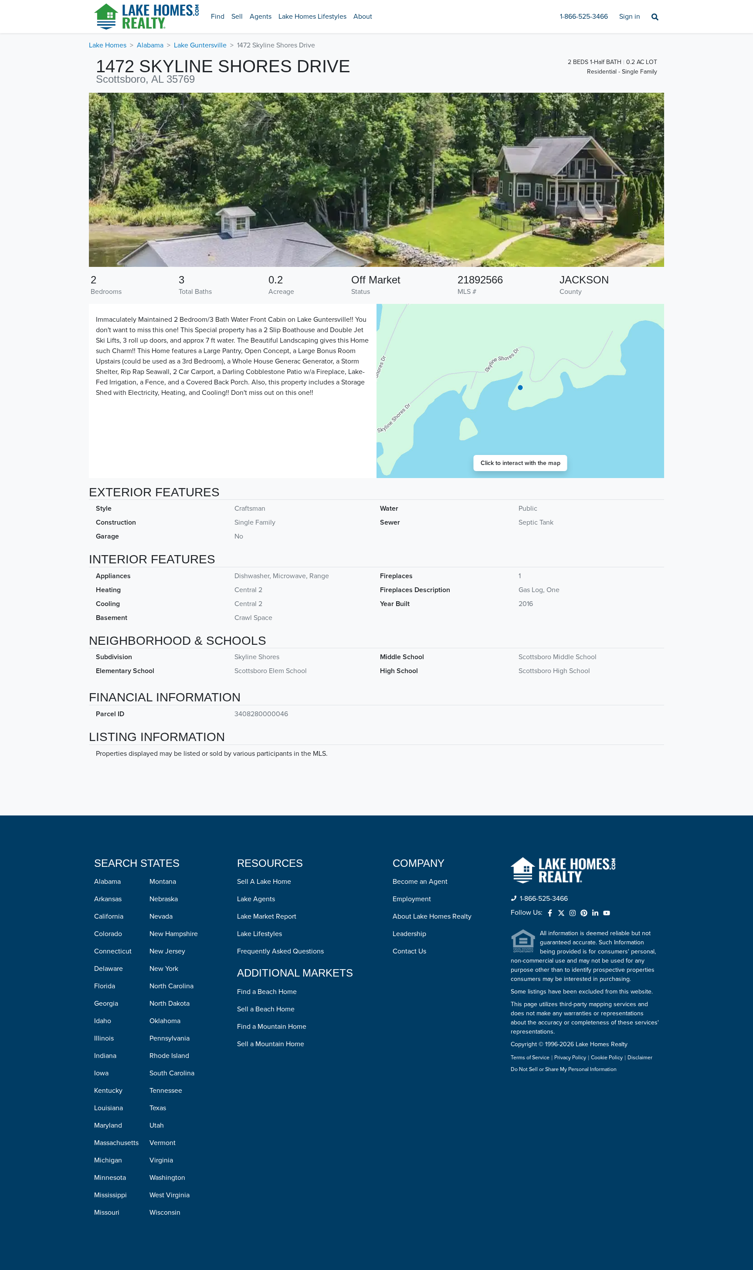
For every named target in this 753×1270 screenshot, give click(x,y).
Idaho (102, 1021)
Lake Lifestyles (259, 934)
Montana (162, 881)
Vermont (162, 1143)
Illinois (104, 1038)
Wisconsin (164, 1212)
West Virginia (169, 1195)
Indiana (105, 1055)
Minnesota (110, 1177)
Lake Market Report (266, 916)
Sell (237, 16)
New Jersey (167, 951)
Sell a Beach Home (266, 1009)
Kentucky (108, 1090)
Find (217, 16)
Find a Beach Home (267, 991)
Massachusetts (116, 1143)
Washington (167, 1177)
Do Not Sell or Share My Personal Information (564, 1070)
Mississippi (110, 1195)
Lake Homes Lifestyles (312, 16)
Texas (157, 1108)
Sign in (629, 16)
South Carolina (171, 1073)
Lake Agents (256, 899)
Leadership (409, 934)
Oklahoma (164, 1021)
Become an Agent (420, 881)
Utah (156, 1125)
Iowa (101, 1073)
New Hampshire (173, 934)
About (362, 16)
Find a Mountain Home (271, 1026)
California (108, 916)
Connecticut (113, 951)
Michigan (108, 1160)
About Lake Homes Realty (432, 916)
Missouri (106, 1212)
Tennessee (165, 1090)
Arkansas (108, 899)
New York (163, 968)
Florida (104, 986)
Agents (260, 16)
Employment (412, 899)
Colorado (108, 934)
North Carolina (171, 986)
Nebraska (163, 899)
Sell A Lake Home (264, 881)
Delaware (108, 968)
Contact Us (409, 951)
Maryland (108, 1125)
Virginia (161, 1160)
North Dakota (169, 1003)
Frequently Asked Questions (280, 951)
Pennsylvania (169, 1038)
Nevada (161, 916)
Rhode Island (169, 1055)
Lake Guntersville (200, 45)
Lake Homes (107, 45)
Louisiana (108, 1108)
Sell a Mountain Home (270, 1044)
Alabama (150, 45)
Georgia (106, 1003)
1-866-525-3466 (584, 16)
